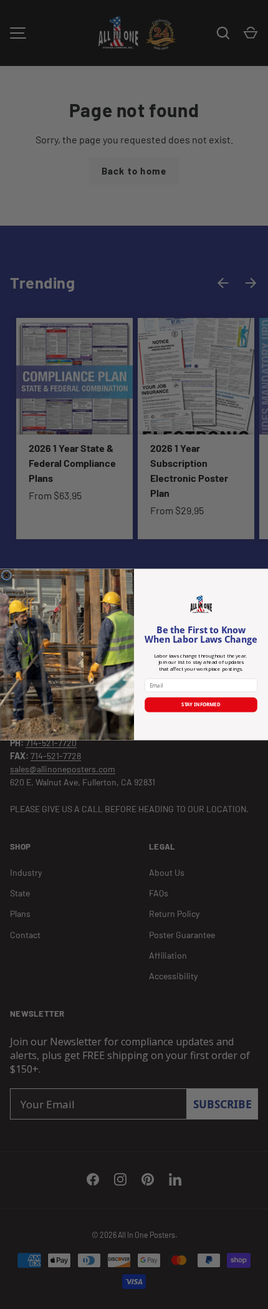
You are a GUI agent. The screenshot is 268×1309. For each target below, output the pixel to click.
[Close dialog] (6, 575)
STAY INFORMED (200, 704)
